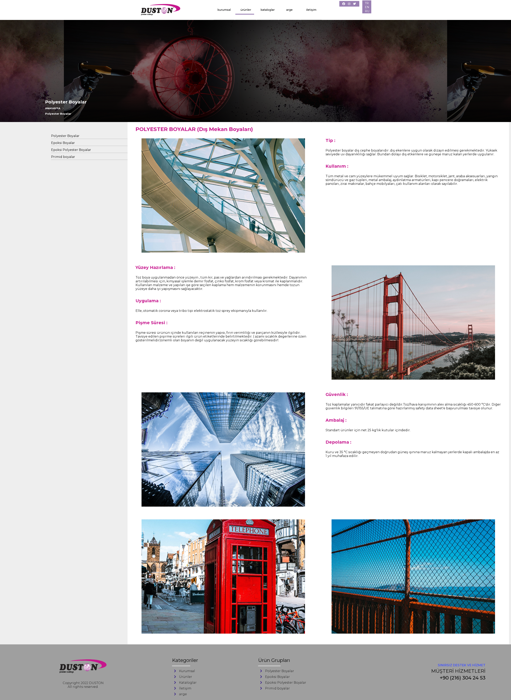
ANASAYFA (52, 108)
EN (367, 7)
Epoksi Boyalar (63, 143)
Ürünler (246, 10)
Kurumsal (224, 10)
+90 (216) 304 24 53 (462, 678)
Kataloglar (267, 10)
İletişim (311, 10)
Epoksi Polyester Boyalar (71, 150)
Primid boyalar (63, 157)
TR (367, 3)
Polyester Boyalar (58, 113)
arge (289, 10)
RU (367, 11)
